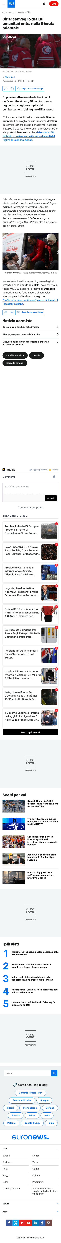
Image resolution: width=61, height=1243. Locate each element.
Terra (35, 1162)
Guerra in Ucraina (22, 1100)
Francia (16, 1115)
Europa (6, 1155)
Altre (5, 1211)
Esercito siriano (14, 362)
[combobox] (30, 1073)
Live (54, 3)
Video (5, 1182)
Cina (51, 1123)
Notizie (11, 12)
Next (5, 1168)
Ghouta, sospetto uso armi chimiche (21, 334)
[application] (30, 51)
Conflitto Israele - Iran (30, 1092)
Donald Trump (32, 1123)
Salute (32, 1115)
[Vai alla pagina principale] (11, 4)
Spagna (44, 1100)
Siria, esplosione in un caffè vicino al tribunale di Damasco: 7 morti (26, 343)
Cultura (36, 1175)
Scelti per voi (14, 795)
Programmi (37, 1182)
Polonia (11, 1123)
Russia (10, 1108)
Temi (5, 1148)
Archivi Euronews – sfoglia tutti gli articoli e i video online (44, 1191)
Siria (29, 12)
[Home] (3, 12)
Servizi (6, 1203)
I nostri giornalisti (11, 1188)
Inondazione (30, 1108)
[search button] (54, 1073)
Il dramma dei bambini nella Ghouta (21, 327)
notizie (36, 355)
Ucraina (50, 1108)
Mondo (21, 12)
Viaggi (6, 1175)
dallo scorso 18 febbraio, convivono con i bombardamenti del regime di (29, 136)
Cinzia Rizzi (10, 77)
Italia (47, 1115)
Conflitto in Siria (15, 355)
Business (7, 1162)
